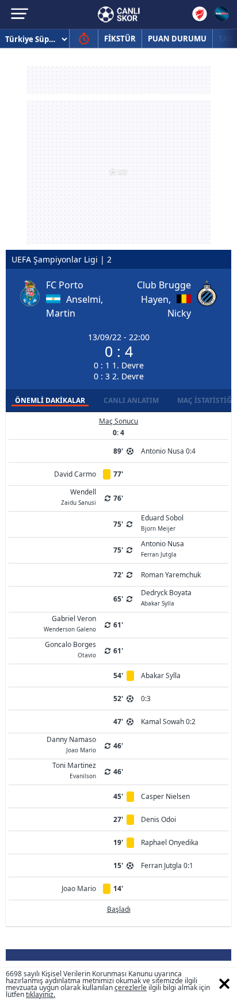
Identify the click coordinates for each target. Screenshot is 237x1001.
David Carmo (75, 474)
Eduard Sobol (162, 522)
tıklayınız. (40, 994)
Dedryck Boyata (166, 597)
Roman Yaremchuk (171, 575)
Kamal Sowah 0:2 (168, 721)
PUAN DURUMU (177, 38)
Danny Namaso (71, 743)
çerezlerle (130, 987)
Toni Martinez (74, 769)
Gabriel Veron (70, 623)
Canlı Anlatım (131, 400)
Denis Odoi (158, 819)
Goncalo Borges (70, 649)
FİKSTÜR (120, 38)
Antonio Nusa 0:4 (168, 451)
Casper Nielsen (165, 796)
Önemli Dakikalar (50, 400)
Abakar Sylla (161, 675)
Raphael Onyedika (169, 842)
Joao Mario (79, 888)
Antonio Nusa (162, 548)
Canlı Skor (119, 14)
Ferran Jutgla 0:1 (167, 865)
